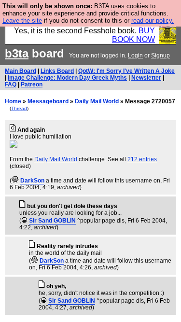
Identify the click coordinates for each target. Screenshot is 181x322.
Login (135, 55)
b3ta (16, 53)
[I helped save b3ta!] (15, 180)
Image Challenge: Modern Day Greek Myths (67, 77)
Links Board (57, 71)
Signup (160, 55)
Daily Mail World (97, 101)
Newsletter (146, 77)
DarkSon (32, 180)
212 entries (142, 159)
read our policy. (152, 20)
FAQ (10, 84)
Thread (19, 108)
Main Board (20, 71)
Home (13, 101)
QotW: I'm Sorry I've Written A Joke (126, 71)
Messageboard (48, 101)
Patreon (31, 84)
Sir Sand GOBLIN (52, 220)
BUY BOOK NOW (133, 35)
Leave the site (22, 20)
